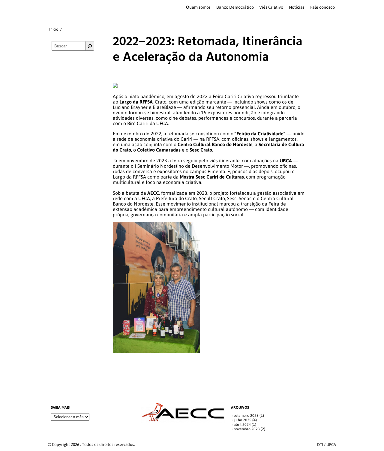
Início (53, 29)
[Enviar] (90, 46)
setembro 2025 (246, 415)
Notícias (296, 7)
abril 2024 (242, 424)
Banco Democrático (235, 7)
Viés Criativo (271, 7)
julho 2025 (242, 420)
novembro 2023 (247, 429)
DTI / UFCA (326, 444)
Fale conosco (322, 7)
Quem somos (198, 7)
